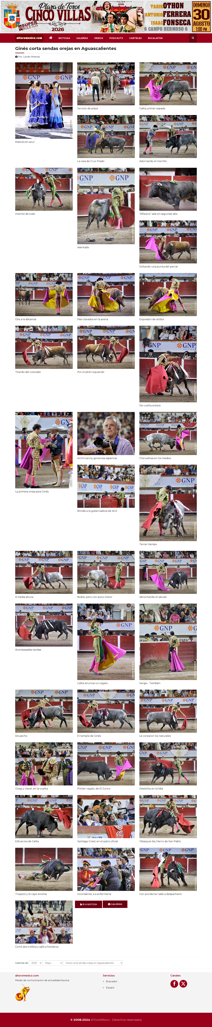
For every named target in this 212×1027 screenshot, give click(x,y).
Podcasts (116, 38)
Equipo (110, 987)
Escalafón (155, 38)
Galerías (82, 38)
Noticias (64, 38)
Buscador (111, 981)
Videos (98, 38)
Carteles (135, 38)
